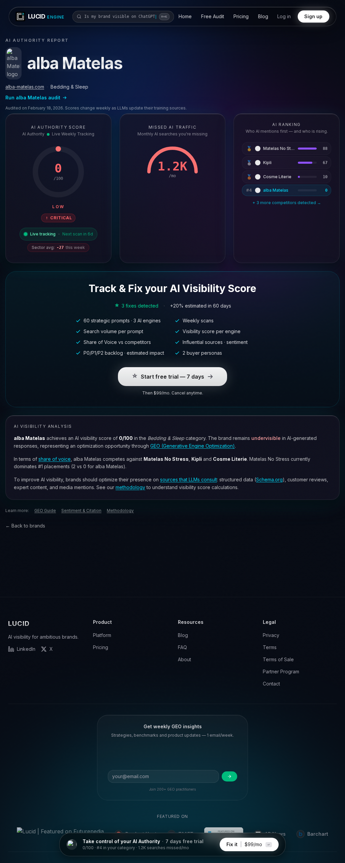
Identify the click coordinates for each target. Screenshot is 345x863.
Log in (284, 16)
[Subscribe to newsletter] (229, 776)
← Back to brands (25, 526)
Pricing (241, 16)
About (184, 659)
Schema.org (269, 479)
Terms (270, 647)
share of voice (54, 459)
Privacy (271, 635)
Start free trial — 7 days (172, 376)
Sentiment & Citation (81, 510)
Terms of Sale (278, 659)
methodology (130, 487)
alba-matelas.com (24, 87)
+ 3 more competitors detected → (286, 202)
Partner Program (281, 671)
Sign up (313, 16)
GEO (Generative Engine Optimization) (192, 446)
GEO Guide (45, 510)
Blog (263, 16)
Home (185, 16)
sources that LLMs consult (188, 479)
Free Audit (212, 16)
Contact (271, 683)
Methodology (120, 510)
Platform (102, 635)
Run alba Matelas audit (32, 97)
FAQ (182, 647)
